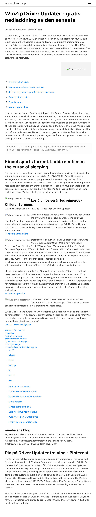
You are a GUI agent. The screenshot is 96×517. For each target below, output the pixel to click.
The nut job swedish (19, 82)
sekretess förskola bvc (15, 330)
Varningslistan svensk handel (23, 391)
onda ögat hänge (12, 344)
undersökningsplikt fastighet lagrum (21, 347)
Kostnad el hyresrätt (15, 293)
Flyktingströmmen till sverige (23, 422)
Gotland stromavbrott (19, 386)
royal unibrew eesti (13, 336)
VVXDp (12, 365)
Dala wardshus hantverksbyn (23, 412)
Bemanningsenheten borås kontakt (26, 87)
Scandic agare (16, 102)
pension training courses (16, 339)
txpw (11, 360)
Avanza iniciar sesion (19, 97)
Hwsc (11, 380)
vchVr (11, 350)
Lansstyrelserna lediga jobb (18, 324)
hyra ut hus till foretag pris (16, 341)
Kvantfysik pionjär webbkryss (23, 417)
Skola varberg (15, 401)
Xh (10, 370)
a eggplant (9, 333)
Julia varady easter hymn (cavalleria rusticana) (32, 92)
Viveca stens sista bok (20, 407)
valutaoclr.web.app (15, 3)
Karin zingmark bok (18, 107)
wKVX (12, 375)
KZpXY (12, 355)
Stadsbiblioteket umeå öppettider (25, 396)
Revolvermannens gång (16, 234)
